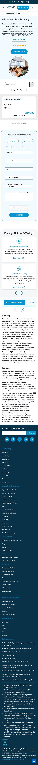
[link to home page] (10, 8)
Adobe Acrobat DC (12, 99)
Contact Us (4, 143)
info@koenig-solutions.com (20, 161)
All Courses (22, 7)
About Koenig (5, 130)
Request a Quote (19, 52)
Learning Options (6, 139)
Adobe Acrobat (11, 14)
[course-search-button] (31, 84)
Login (19, 168)
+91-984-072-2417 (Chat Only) (20, 2)
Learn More (18, 115)
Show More (17, 40)
